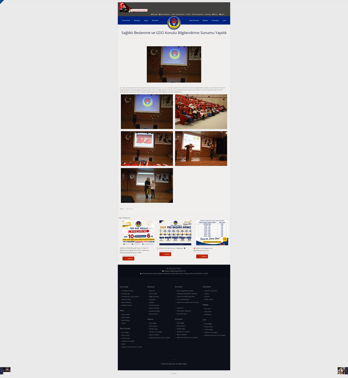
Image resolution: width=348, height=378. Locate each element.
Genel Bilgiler (125, 332)
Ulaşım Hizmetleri (154, 308)
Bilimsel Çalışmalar (197, 14)
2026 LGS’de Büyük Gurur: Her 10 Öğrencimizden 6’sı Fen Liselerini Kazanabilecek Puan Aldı (134, 250)
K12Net (188, 14)
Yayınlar (206, 294)
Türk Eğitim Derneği (127, 291)
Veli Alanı (207, 296)
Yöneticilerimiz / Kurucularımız (130, 296)
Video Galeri (207, 311)
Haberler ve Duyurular (210, 291)
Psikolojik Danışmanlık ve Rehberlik (187, 294)
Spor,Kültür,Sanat (182, 314)
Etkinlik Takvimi (208, 299)
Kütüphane (152, 299)
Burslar (123, 323)
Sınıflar (123, 344)
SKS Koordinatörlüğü (183, 299)
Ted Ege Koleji (125, 294)
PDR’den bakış (125, 338)
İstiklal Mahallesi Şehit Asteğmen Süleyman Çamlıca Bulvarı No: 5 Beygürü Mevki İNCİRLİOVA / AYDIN (175, 274)
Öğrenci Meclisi (153, 314)
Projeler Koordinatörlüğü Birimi (186, 296)
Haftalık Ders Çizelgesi (127, 341)
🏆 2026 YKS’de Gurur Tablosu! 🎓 (171, 248)
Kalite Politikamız (126, 302)
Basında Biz (207, 314)
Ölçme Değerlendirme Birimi (185, 291)
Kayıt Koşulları (125, 314)
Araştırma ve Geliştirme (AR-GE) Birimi (188, 302)
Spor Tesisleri (153, 294)
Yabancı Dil (180, 308)
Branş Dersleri (125, 335)
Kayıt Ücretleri (125, 317)
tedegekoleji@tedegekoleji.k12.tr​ (175, 271)
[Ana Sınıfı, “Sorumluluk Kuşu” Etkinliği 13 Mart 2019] (343, 370)
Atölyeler (151, 302)
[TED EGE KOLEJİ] (174, 23)
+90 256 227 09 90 (175, 269)
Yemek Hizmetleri (154, 305)
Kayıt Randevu (125, 320)
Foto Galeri (207, 309)
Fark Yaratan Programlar (184, 311)
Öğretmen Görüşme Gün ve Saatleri (131, 347)
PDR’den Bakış (153, 329)
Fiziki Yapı (152, 291)
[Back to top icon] (174, 359)
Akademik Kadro (126, 299)
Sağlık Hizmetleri (154, 296)
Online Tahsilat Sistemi (178, 14)
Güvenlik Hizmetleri (154, 311)
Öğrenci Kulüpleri (154, 335)
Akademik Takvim (126, 305)
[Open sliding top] (2, 2)
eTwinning (208, 14)
